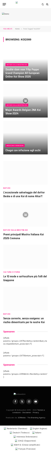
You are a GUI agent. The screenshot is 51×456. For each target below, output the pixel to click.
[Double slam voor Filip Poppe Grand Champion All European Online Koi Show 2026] (25, 64)
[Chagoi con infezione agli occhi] (25, 137)
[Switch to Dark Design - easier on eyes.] (42, 4)
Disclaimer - (27, 412)
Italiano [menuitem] (38, 432)
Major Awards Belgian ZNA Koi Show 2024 (23, 112)
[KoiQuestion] (25, 4)
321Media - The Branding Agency (31, 418)
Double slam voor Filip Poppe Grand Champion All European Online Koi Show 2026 (22, 73)
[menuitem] (15, 429)
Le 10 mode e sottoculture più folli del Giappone (25, 278)
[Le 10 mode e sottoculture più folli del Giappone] (25, 257)
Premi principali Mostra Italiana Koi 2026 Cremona (23, 236)
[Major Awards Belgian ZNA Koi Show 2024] (25, 101)
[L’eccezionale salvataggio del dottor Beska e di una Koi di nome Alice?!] (25, 173)
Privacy (36, 412)
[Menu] (4, 4)
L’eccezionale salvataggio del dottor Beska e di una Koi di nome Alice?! (24, 194)
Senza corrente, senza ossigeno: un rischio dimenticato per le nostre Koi (24, 320)
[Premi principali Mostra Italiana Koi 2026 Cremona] (25, 215)
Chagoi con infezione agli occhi (23, 150)
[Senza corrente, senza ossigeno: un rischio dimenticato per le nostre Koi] (25, 299)
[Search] (47, 4)
